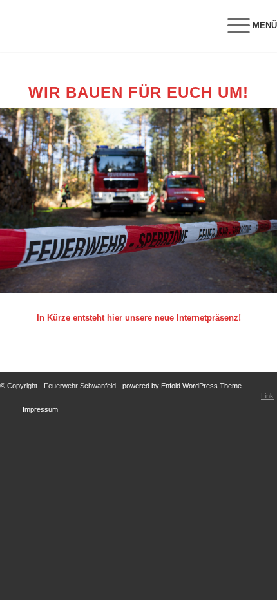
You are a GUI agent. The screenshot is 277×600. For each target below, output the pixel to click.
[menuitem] (246, 26)
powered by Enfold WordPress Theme (182, 385)
